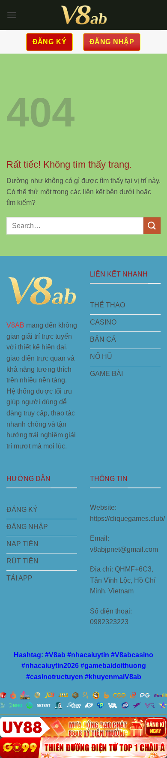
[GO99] (83, 747)
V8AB (15, 325)
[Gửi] (152, 225)
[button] (11, 14)
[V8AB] (83, 15)
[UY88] (83, 727)
